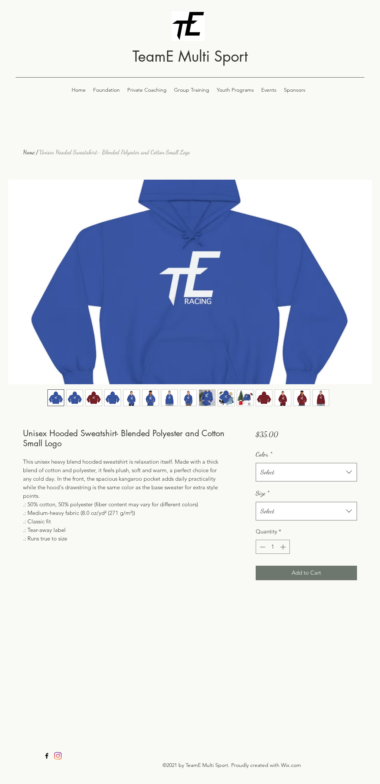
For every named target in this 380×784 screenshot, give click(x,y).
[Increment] (284, 547)
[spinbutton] (272, 547)
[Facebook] (46, 756)
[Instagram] (58, 756)
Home (29, 152)
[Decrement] (262, 547)
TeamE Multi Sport (190, 56)
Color (264, 454)
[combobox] (306, 472)
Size (262, 493)
